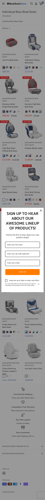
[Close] (41, 210)
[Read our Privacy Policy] (38, 284)
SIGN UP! (22, 272)
